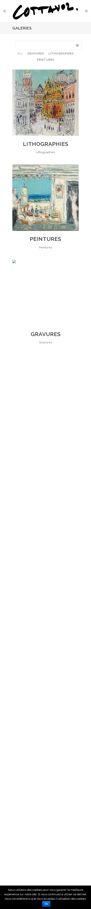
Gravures (46, 334)
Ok (46, 903)
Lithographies (45, 144)
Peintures (45, 239)
